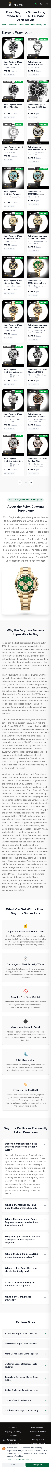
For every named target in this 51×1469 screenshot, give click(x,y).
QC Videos (13, 1428)
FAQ (38, 1435)
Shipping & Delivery (13, 1431)
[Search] (41, 4)
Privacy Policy (38, 1439)
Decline (13, 1465)
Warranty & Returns (38, 1431)
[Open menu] (4, 4)
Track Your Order (38, 1428)
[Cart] (47, 4)
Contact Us (13, 1435)
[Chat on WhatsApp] (36, 4)
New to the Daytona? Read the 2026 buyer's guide (25, 25)
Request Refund (38, 1443)
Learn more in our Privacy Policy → (19, 1459)
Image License (13, 1443)
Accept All (37, 1465)
